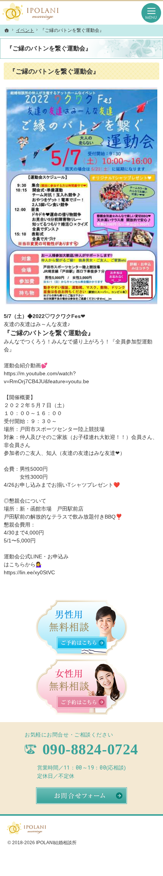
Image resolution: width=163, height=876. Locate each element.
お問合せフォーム (81, 795)
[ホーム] (7, 30)
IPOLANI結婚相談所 (56, 842)
